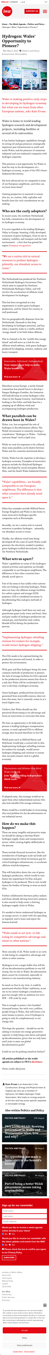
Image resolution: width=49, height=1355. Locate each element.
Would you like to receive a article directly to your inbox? (22, 1229)
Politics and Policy (36, 24)
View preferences (24, 1345)
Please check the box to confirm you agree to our (24, 1251)
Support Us (32, 11)
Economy (6, 1300)
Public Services (8, 1297)
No (5, 1234)
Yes (13, 1234)
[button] (45, 1305)
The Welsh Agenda (17, 24)
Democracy (7, 1294)
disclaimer (36, 1062)
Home (4, 24)
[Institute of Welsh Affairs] (7, 11)
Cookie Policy (18, 1351)
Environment (8, 54)
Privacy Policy (15, 1252)
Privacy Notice (29, 1351)
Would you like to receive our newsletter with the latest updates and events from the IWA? (24, 1240)
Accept (25, 1330)
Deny (24, 1338)
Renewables (21, 54)
